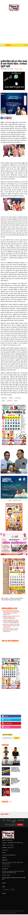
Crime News (5, 889)
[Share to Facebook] (2, 118)
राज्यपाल (3, 400)
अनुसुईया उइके (4, 398)
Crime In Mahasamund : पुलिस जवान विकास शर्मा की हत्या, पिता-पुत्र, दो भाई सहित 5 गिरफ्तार (11, 762)
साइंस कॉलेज (9, 400)
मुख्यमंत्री (11, 398)
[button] (2, 45)
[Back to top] (24, 911)
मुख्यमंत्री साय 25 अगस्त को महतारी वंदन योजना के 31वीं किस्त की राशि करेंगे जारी (11, 616)
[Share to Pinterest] (7, 118)
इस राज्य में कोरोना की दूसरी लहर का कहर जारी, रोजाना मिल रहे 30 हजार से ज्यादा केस (15, 790)
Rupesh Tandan (19, 69)
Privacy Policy (21, 820)
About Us (9, 820)
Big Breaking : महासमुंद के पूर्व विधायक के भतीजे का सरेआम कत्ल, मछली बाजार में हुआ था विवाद (15, 781)
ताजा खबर (12, 889)
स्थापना (15, 400)
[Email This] (10, 118)
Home (4, 820)
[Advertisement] (14, 27)
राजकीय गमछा (17, 398)
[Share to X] (4, 118)
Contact (13, 822)
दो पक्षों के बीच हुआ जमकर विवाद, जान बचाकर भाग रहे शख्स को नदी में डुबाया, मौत (15, 769)
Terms (14, 820)
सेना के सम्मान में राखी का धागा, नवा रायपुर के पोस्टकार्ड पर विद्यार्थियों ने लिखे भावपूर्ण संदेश (11, 621)
